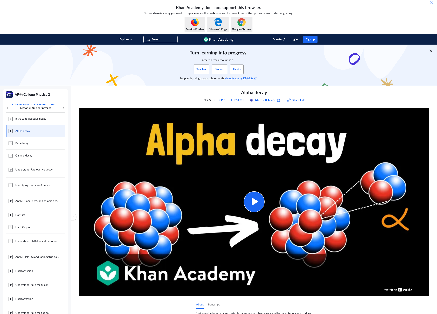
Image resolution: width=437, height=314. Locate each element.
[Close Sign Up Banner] (430, 50)
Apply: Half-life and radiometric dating (37, 257)
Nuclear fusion (24, 271)
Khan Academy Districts (238, 78)
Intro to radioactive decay (30, 118)
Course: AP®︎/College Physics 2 (30, 105)
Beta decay (22, 143)
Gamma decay (23, 155)
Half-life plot (23, 227)
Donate (277, 39)
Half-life (20, 215)
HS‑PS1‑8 (222, 100)
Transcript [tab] (214, 304)
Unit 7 (55, 105)
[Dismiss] (431, 2)
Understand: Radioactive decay (34, 169)
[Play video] (254, 201)
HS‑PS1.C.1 (237, 100)
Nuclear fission (24, 299)
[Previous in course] (7, 108)
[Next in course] (63, 108)
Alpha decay (22, 131)
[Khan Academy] (219, 39)
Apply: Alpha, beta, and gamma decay (37, 201)
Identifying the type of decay (32, 185)
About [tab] (200, 304)
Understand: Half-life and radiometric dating (37, 241)
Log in (294, 39)
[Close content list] (73, 217)
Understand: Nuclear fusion (31, 285)
